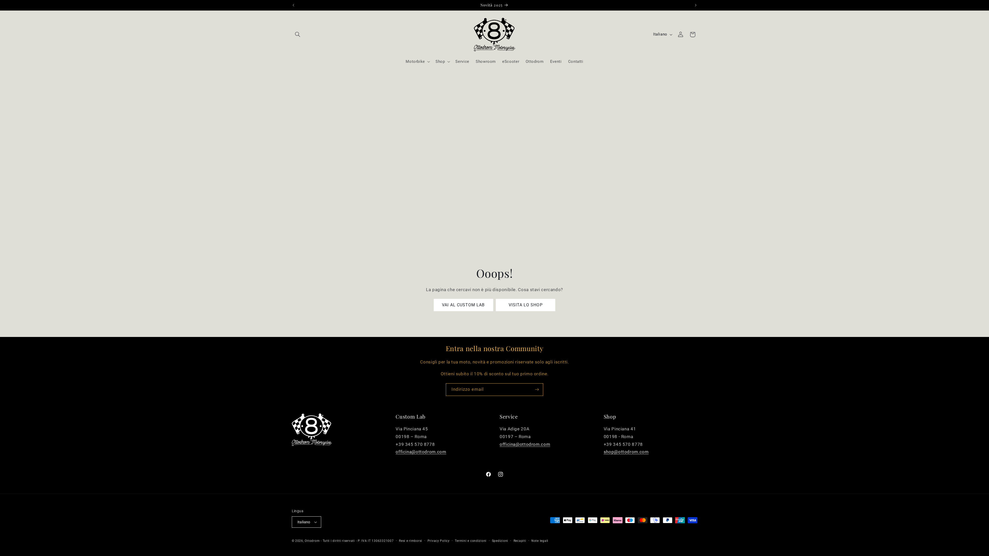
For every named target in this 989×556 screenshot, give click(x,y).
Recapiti (520, 541)
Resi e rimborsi (410, 541)
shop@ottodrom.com (626, 451)
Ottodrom (312, 541)
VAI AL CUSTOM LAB (463, 304)
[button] (298, 34)
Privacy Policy (439, 541)
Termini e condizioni (471, 541)
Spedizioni (500, 541)
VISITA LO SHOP (526, 304)
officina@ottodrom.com (421, 451)
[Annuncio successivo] (695, 5)
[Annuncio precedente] (293, 5)
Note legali (539, 541)
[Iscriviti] (537, 389)
